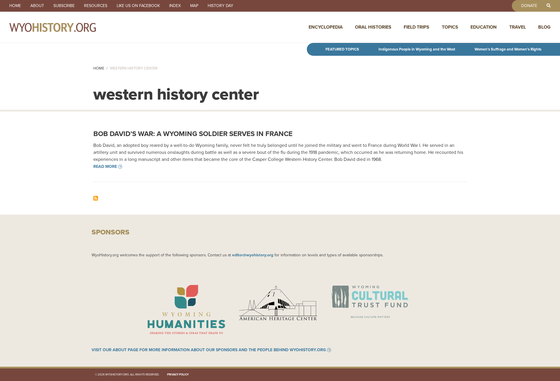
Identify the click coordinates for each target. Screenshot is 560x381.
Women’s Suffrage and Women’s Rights (508, 49)
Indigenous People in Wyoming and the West (417, 49)
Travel (517, 27)
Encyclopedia (326, 27)
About (37, 6)
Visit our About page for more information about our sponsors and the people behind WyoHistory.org (209, 350)
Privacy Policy (178, 375)
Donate (529, 6)
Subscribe (64, 6)
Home (15, 6)
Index (175, 6)
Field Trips (416, 27)
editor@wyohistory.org (252, 255)
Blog (544, 27)
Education (483, 27)
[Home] (65, 27)
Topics (450, 27)
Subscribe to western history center (95, 198)
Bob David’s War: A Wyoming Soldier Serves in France (193, 133)
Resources (95, 6)
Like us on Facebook (138, 6)
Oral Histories (373, 27)
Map (194, 6)
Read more (105, 166)
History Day (220, 6)
